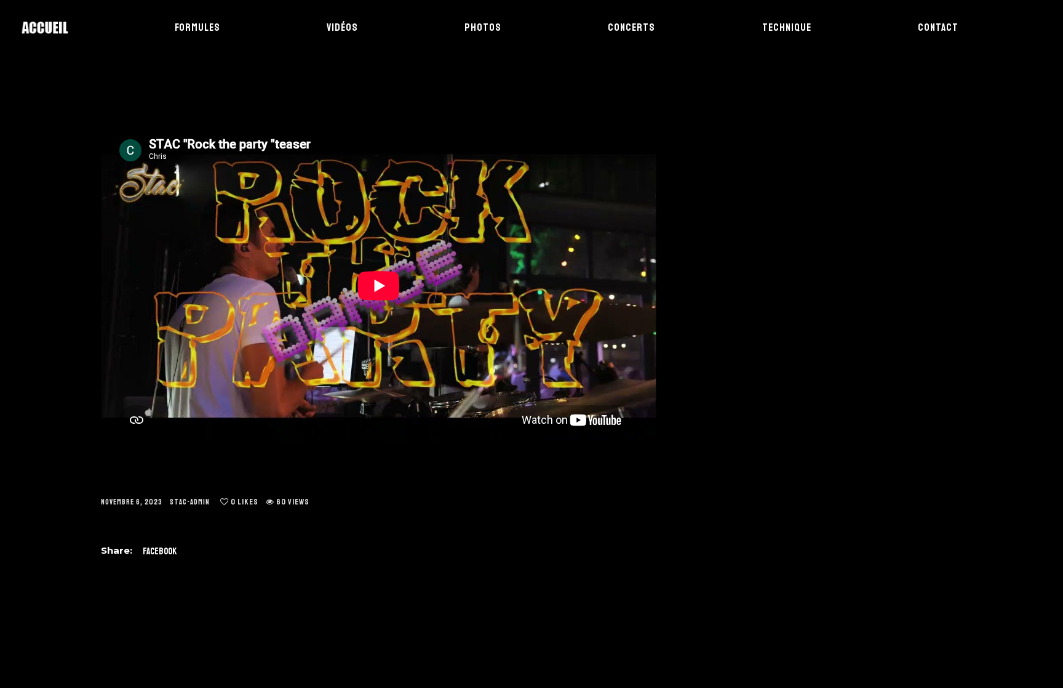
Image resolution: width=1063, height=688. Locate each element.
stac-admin (190, 502)
